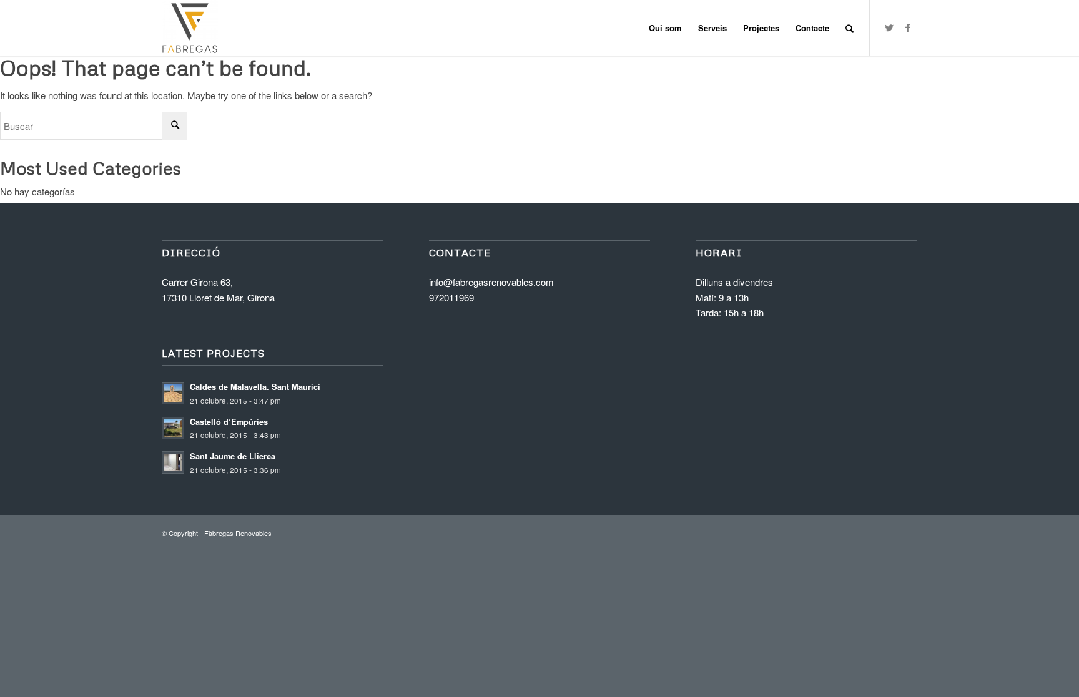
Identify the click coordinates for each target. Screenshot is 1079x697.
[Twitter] (889, 27)
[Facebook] (908, 27)
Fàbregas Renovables (238, 533)
